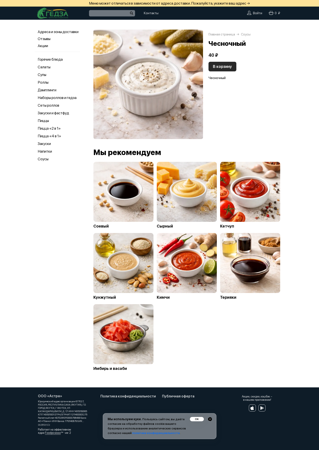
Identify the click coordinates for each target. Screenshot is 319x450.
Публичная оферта (178, 396)
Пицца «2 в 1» (49, 128)
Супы (42, 74)
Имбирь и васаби (110, 368)
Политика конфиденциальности (128, 396)
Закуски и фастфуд (53, 113)
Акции (43, 46)
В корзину (222, 66)
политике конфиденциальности (156, 433)
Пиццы (43, 120)
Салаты (44, 67)
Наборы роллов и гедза (57, 97)
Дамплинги (47, 90)
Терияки (228, 297)
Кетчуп (227, 226)
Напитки (45, 151)
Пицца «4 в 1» (49, 136)
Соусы (43, 159)
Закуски (44, 143)
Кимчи (163, 297)
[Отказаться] (210, 419)
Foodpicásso (53, 432)
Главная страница (222, 34)
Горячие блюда (50, 59)
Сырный (165, 226)
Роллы (43, 82)
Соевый (101, 226)
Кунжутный (104, 297)
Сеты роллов (48, 105)
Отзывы (44, 39)
